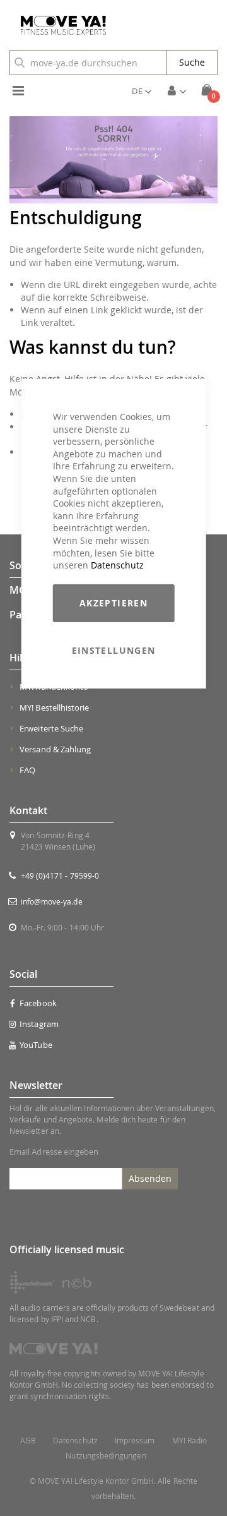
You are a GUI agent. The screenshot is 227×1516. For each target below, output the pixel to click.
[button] (141, 91)
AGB (28, 1440)
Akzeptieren (113, 603)
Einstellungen (114, 650)
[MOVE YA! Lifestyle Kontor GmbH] (58, 25)
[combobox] (88, 62)
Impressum (135, 1440)
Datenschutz (117, 565)
